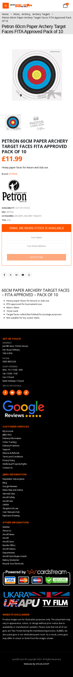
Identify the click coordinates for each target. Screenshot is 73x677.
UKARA (6, 504)
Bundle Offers (9, 545)
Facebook (4, 275)
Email (23, 275)
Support (6, 449)
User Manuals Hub (11, 512)
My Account (8, 431)
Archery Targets (33, 216)
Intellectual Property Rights (15, 463)
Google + (17, 275)
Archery (19, 216)
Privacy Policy (9, 460)
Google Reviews (10, 486)
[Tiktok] (26, 392)
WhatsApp (29, 275)
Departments (9, 552)
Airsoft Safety (9, 497)
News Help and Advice (13, 489)
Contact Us (8, 467)
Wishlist (6, 527)
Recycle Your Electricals (13, 563)
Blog (5, 482)
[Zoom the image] (24, 401)
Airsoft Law (8, 501)
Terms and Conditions (13, 456)
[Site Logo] (21, 6)
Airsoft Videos (9, 548)
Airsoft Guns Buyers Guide (15, 556)
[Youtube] (12, 392)
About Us (7, 530)
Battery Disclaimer (11, 560)
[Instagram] (19, 392)
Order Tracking (9, 442)
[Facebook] (5, 392)
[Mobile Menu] (6, 6)
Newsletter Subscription (13, 479)
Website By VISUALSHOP (36, 663)
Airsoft (6, 538)
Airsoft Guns (8, 541)
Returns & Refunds (11, 453)
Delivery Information (12, 438)
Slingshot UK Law (10, 508)
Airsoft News (8, 534)
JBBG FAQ (7, 434)
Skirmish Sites (9, 493)
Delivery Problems (11, 445)
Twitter (10, 275)
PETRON (13, 173)
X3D (9, 220)
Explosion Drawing (11, 515)
